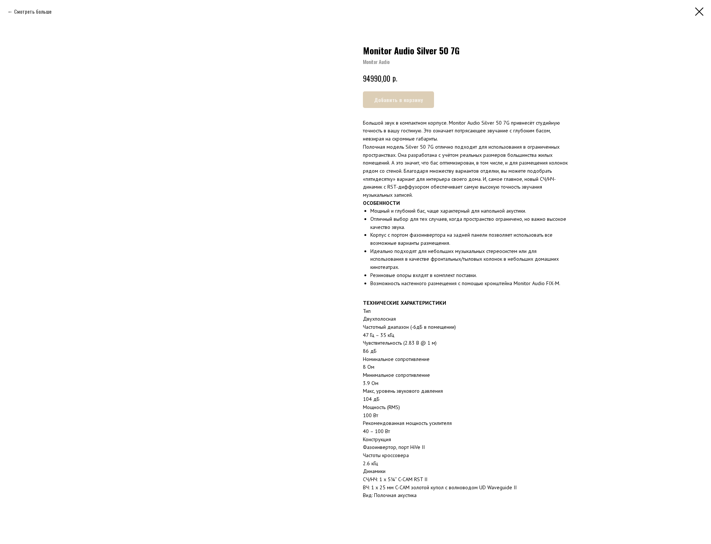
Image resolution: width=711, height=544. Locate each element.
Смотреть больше (32, 11)
